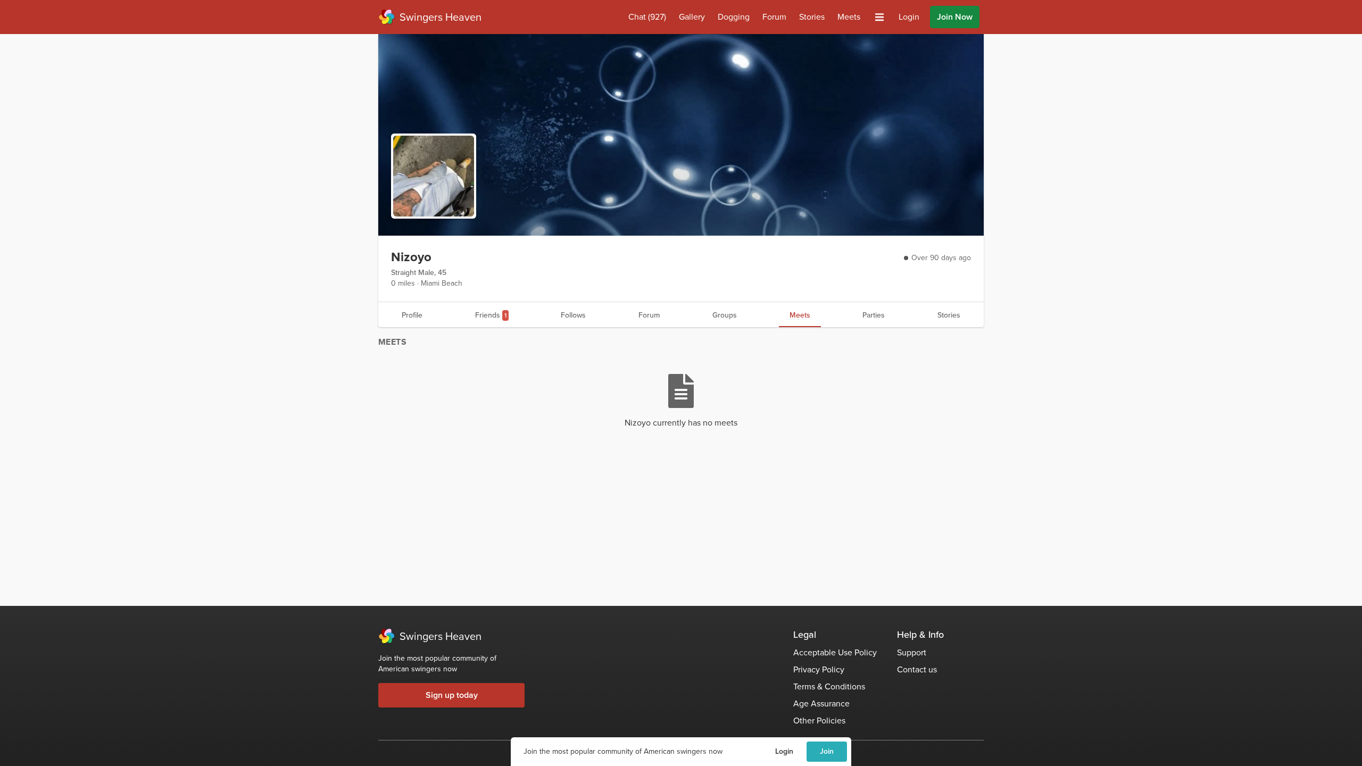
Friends (490, 315)
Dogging (734, 17)
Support (911, 652)
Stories (812, 17)
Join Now (955, 17)
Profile (412, 315)
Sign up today (452, 695)
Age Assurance (821, 703)
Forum (774, 17)
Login (784, 751)
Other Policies (819, 720)
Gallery (692, 17)
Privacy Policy (818, 669)
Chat (647, 17)
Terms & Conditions (829, 686)
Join (827, 751)
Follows (573, 315)
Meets (848, 17)
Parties (873, 315)
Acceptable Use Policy (835, 652)
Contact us (917, 669)
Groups (724, 315)
